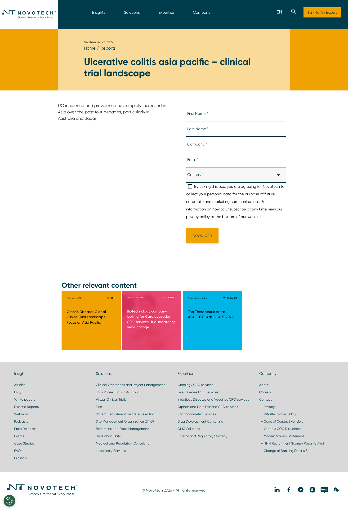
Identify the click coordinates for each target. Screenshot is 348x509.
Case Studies (24, 443)
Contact (265, 399)
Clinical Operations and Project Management (130, 385)
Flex (99, 407)
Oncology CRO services (195, 385)
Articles (19, 385)
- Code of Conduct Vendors (281, 421)
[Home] (29, 14)
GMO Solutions (189, 429)
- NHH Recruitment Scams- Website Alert (291, 443)
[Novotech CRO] (42, 494)
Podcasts (21, 421)
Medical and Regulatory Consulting (123, 443)
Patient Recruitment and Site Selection (125, 414)
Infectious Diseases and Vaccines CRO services (213, 399)
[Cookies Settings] (9, 501)
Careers (265, 392)
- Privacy (267, 407)
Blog (17, 392)
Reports (108, 48)
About (263, 385)
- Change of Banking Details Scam (286, 451)
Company (201, 12)
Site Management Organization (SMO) (125, 421)
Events (19, 436)
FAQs (18, 451)
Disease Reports (26, 407)
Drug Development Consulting (200, 421)
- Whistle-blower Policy (277, 414)
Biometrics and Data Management (122, 429)
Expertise (166, 12)
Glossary (20, 458)
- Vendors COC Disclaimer (280, 429)
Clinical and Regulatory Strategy (202, 436)
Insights (98, 12)
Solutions (132, 12)
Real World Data (108, 436)
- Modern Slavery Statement (281, 436)
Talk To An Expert (322, 12)
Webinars (21, 414)
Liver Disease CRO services (198, 392)
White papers (24, 399)
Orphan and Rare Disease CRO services (208, 407)
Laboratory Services (111, 451)
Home (90, 48)
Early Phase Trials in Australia (117, 392)
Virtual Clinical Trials (111, 399)
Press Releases (25, 429)
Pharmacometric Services (197, 414)
